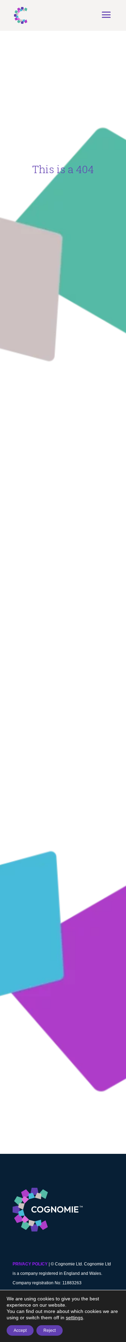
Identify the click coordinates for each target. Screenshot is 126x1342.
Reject (49, 1330)
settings (74, 1317)
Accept (20, 1330)
